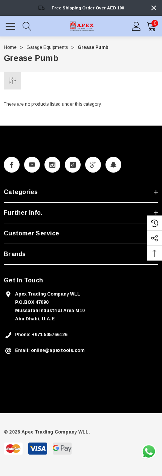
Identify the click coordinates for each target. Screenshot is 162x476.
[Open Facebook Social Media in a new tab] (12, 165)
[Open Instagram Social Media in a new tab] (52, 165)
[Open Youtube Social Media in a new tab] (32, 165)
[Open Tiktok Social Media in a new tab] (73, 165)
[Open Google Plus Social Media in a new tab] (93, 165)
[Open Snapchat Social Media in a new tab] (113, 165)
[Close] (153, 7)
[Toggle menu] (11, 25)
